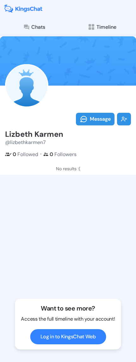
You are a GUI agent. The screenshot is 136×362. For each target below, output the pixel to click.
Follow (124, 119)
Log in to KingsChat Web (68, 336)
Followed (25, 154)
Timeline (106, 27)
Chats (38, 27)
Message (100, 119)
